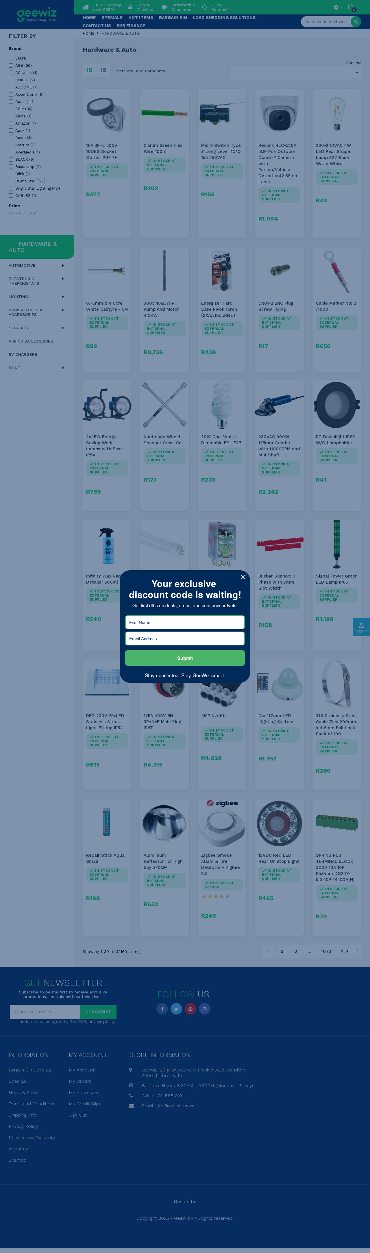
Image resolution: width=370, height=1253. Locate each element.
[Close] (243, 577)
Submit (185, 658)
